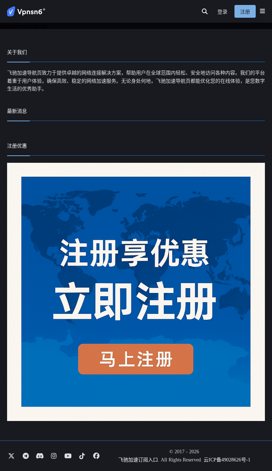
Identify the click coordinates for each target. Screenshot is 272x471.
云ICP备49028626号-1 (227, 459)
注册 (245, 12)
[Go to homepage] (26, 11)
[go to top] (253, 445)
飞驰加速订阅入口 (138, 459)
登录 (222, 12)
